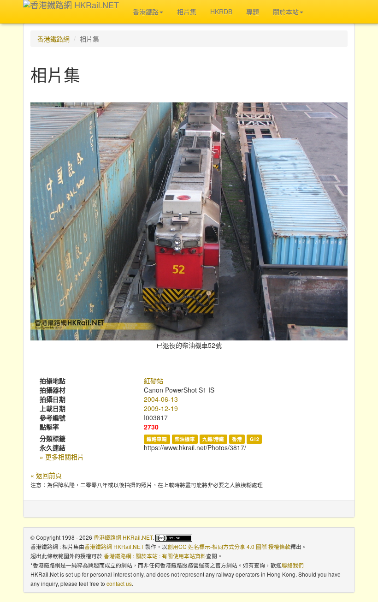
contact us (119, 583)
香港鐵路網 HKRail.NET (123, 537)
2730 (151, 426)
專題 (252, 11)
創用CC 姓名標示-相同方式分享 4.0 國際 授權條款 (228, 546)
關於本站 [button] (286, 11)
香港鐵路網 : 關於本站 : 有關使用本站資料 (155, 556)
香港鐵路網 (53, 38)
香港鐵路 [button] (146, 11)
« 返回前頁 (46, 475)
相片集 (186, 11)
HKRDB (221, 11)
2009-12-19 (161, 408)
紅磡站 (153, 380)
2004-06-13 (161, 399)
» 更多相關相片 (62, 456)
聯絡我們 (293, 565)
